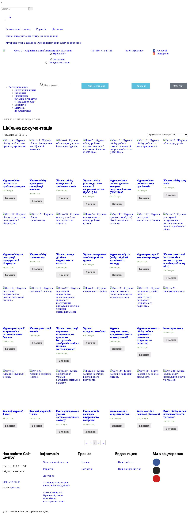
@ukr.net (15, 487)
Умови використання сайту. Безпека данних (32, 35)
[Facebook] (156, 462)
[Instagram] (156, 470)
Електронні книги (25, 89)
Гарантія (41, 29)
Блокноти (20, 104)
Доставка (57, 29)
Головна (7, 119)
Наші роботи (125, 461)
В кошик (90, 203)
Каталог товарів (18, 86)
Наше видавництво (129, 468)
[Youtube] (156, 478)
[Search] (31, 8)
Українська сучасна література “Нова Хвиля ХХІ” (26, 98)
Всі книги (20, 92)
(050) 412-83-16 (11, 482)
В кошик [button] (10, 197)
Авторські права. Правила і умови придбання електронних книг (43, 42)
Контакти (86, 468)
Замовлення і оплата (18, 29)
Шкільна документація (23, 109)
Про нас (85, 461)
